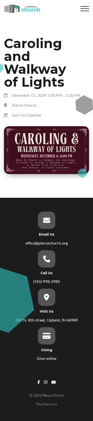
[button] (85, 8)
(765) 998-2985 (46, 282)
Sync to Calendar (27, 115)
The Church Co (46, 404)
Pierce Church (24, 105)
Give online (46, 359)
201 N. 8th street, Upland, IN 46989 (46, 320)
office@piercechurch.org (46, 243)
